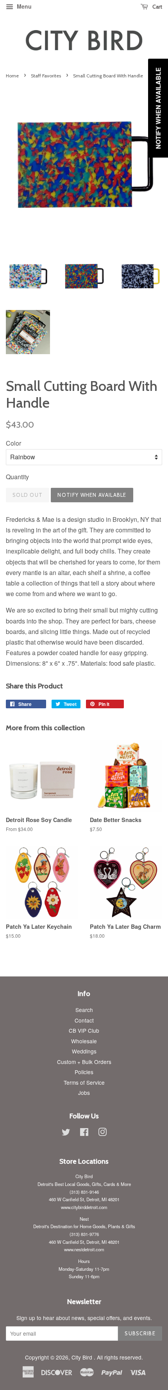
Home (12, 76)
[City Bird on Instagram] (102, 1133)
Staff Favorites (46, 76)
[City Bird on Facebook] (84, 1133)
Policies (84, 1072)
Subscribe (140, 1333)
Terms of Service (84, 1082)
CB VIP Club (84, 1030)
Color (13, 443)
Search (84, 1010)
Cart (156, 6)
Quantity (17, 476)
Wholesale (84, 1041)
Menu (23, 6)
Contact (84, 1020)
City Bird (82, 1357)
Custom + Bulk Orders (84, 1062)
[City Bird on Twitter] (66, 1133)
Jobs (84, 1092)
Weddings (84, 1051)
